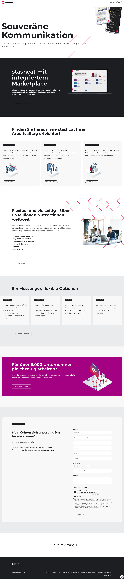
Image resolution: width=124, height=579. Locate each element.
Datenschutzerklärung (94, 507)
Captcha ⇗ (95, 494)
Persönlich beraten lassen (97, 466)
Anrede (75, 429)
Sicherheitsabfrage (80, 487)
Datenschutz (77, 496)
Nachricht (76, 475)
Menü (119, 2)
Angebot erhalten (80, 466)
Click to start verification (87, 492)
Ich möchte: (76, 463)
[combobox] (92, 432)
